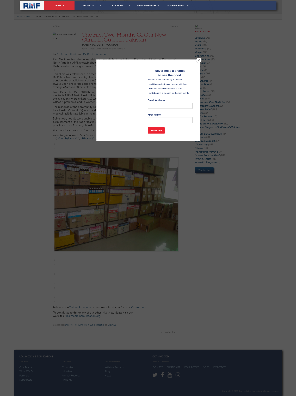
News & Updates (146, 5)
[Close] (198, 60)
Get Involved (176, 5)
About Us (88, 5)
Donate (59, 5)
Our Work (117, 5)
